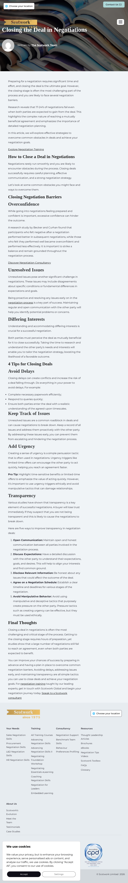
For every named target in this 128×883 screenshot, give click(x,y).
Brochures (86, 743)
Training (35, 728)
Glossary (85, 769)
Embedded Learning (42, 793)
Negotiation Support (67, 735)
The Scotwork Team (44, 45)
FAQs (84, 765)
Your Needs (12, 728)
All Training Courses (42, 735)
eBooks (85, 748)
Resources (87, 728)
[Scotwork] (23, 713)
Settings (59, 874)
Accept (24, 874)
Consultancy (63, 728)
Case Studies (13, 831)
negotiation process (20, 302)
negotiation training (32, 683)
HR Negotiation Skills (18, 760)
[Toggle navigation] (120, 22)
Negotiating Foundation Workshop (37, 760)
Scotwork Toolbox (90, 760)
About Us (11, 803)
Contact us (112, 4)
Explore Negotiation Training (26, 149)
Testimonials (13, 827)
